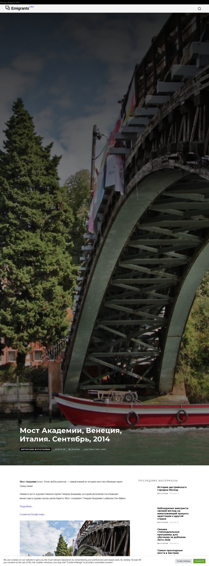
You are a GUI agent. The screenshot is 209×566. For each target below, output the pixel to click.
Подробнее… (27, 506)
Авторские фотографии (35, 449)
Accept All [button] (199, 561)
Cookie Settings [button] (183, 561)
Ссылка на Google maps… (33, 514)
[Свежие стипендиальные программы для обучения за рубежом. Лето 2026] (146, 536)
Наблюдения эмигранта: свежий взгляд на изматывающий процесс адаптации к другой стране (173, 513)
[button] (199, 8)
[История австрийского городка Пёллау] (146, 494)
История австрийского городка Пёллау (172, 488)
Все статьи (162, 493)
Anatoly (76, 449)
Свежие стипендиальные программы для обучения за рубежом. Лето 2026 (171, 534)
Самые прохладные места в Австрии (170, 551)
